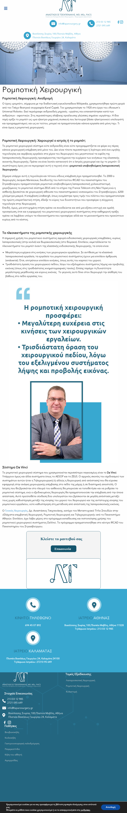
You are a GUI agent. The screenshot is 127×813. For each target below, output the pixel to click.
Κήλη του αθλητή (13, 754)
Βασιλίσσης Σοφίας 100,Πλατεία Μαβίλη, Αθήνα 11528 (94, 625)
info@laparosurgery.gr (69, 23)
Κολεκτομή (71, 691)
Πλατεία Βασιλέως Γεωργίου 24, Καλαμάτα (54, 37)
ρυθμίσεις (85, 810)
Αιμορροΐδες (11, 760)
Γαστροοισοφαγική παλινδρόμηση (22, 743)
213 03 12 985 (103, 21)
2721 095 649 (103, 25)
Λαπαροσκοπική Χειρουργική (80, 680)
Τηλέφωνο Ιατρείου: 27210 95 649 (33, 661)
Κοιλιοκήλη (10, 737)
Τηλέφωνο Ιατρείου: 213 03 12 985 (94, 628)
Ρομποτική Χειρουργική (77, 686)
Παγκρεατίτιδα (12, 749)
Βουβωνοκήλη (12, 732)
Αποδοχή (111, 807)
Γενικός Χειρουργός (16, 510)
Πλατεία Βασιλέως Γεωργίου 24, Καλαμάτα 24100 (33, 658)
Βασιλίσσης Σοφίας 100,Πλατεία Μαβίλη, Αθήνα (57, 33)
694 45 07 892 (33, 625)
